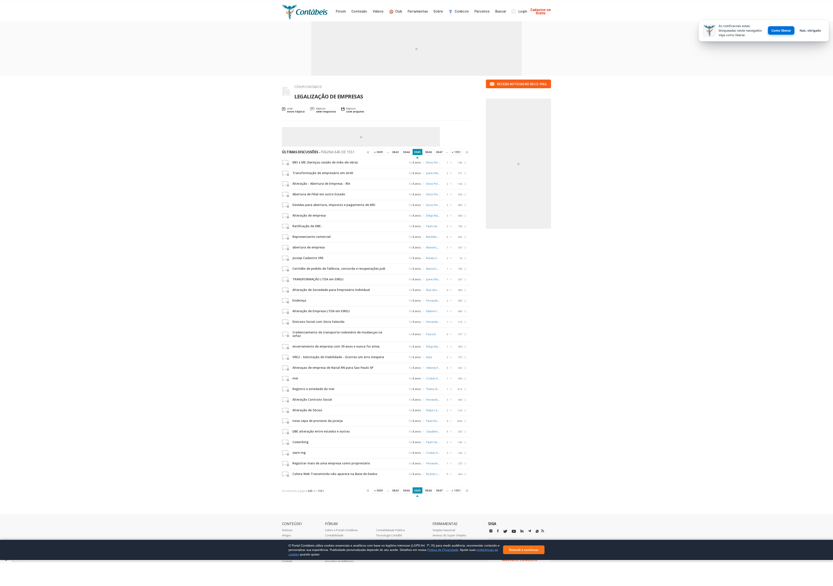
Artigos (286, 535)
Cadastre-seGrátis (540, 11)
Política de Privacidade (442, 550)
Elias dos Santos (433, 290)
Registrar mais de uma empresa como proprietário (331, 463)
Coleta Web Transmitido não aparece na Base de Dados (334, 474)
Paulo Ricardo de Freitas (433, 421)
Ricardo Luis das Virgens (433, 474)
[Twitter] (505, 531)
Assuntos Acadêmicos (339, 561)
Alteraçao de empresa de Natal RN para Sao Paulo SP (332, 368)
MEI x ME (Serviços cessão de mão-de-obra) (325, 162)
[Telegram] (529, 531)
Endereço (299, 300)
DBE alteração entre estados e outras (321, 431)
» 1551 (456, 152)
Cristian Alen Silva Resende (433, 378)
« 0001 (378, 152)
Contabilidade (334, 535)
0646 (428, 152)
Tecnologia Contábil (389, 535)
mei (295, 378)
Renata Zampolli (433, 258)
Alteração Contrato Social (312, 399)
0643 (395, 152)
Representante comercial (311, 237)
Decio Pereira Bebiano (433, 162)
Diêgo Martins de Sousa (433, 215)
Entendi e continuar (523, 550)
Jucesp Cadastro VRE (308, 258)
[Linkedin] (522, 531)
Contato (287, 561)
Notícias (287, 530)
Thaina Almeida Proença (433, 389)
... (388, 152)
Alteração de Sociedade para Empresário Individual (331, 290)
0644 (406, 152)
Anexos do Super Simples (449, 535)
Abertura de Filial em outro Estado (318, 194)
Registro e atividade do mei (313, 389)
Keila (429, 357)
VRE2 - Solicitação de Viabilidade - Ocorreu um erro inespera (338, 357)
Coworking (300, 442)
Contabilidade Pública (390, 530)
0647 (439, 152)
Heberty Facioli (433, 368)
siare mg (299, 453)
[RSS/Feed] (542, 531)
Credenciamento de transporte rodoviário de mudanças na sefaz (337, 334)
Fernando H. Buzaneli (433, 300)
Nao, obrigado (810, 30)
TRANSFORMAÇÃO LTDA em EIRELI (317, 279)
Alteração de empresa (309, 215)
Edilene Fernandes (433, 311)
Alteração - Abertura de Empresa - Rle (321, 183)
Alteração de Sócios (307, 410)
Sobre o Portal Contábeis (341, 530)
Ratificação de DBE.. (307, 226)
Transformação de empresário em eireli (322, 173)
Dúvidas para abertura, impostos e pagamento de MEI (333, 205)
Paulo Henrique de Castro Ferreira (433, 226)
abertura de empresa (308, 247)
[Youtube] (513, 531)
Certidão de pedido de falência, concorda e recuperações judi (338, 268)
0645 (417, 152)
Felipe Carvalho (433, 410)
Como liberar (781, 30)
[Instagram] (491, 531)
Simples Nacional (444, 530)
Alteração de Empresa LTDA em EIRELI (321, 311)
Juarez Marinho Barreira (433, 173)
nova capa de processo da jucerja (317, 421)
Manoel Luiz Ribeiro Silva (433, 247)
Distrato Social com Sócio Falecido (318, 322)
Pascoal (431, 334)
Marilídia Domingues (433, 237)
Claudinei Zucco (433, 431)
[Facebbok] (498, 531)
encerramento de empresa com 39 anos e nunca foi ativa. (336, 346)
